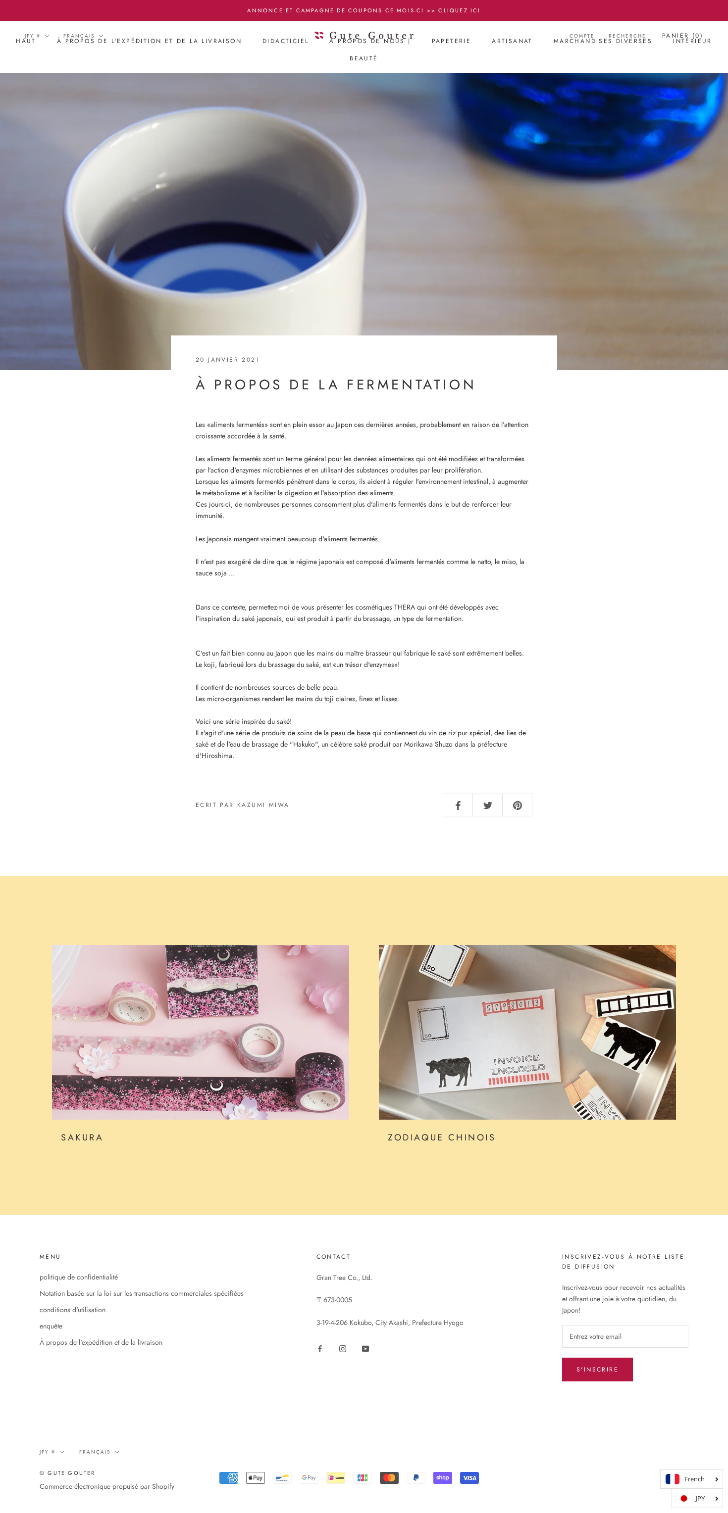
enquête (51, 1326)
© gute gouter (68, 1473)
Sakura (82, 1137)
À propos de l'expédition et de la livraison (149, 41)
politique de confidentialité (79, 1277)
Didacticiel (285, 41)
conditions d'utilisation (72, 1310)
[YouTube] (365, 1348)
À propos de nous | (370, 41)
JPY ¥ (33, 36)
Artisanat (512, 41)
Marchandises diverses (603, 41)
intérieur (692, 41)
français (79, 36)
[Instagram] (342, 1348)
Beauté (364, 58)
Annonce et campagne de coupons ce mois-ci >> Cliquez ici (363, 10)
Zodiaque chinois (442, 1137)
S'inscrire (597, 1369)
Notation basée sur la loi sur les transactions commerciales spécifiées (142, 1293)
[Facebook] (319, 1348)
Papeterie (451, 41)
